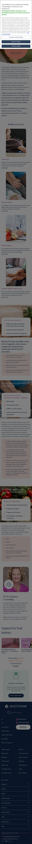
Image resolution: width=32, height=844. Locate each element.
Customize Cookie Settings (16, 37)
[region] (16, 24)
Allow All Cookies (16, 46)
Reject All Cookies (16, 41)
